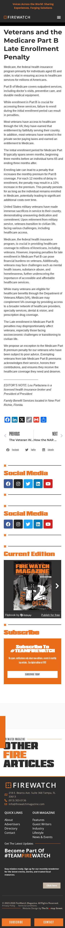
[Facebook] (8, 483)
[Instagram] (18, 483)
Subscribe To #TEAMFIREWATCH (32, 648)
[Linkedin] (38, 483)
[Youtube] (48, 483)
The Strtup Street (52, 908)
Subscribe (21, 632)
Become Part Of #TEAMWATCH (27, 853)
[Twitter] (28, 483)
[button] (59, 17)
